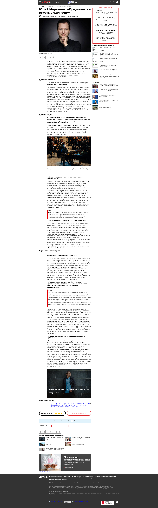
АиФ (51, 53)
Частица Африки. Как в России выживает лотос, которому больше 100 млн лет (109, 54)
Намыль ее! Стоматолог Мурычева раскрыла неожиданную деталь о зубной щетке (108, 65)
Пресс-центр (67, 476)
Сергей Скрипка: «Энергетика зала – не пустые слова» (80, 443)
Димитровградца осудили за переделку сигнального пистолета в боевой (106, 25)
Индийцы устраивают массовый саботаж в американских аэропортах (108, 85)
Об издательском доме (55, 476)
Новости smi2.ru (44, 471)
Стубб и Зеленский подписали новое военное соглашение (108, 101)
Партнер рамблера (95, 501)
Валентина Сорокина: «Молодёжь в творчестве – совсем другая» (55, 449)
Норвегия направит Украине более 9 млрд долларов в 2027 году (108, 90)
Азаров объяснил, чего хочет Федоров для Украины (106, 106)
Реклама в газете (76, 476)
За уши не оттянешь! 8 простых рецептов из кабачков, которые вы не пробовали (109, 76)
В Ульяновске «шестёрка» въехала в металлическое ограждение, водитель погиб (106, 32)
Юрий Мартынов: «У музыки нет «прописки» (69, 389)
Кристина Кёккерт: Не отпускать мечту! (64, 407)
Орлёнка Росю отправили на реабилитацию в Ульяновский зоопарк (105, 19)
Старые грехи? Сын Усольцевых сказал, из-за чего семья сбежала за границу (109, 49)
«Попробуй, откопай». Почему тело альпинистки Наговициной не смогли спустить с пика (109, 71)
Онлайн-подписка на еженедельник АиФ (105, 476)
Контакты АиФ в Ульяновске (56, 478)
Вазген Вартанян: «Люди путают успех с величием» (68, 405)
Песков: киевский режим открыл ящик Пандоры (107, 96)
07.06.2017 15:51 (42, 6)
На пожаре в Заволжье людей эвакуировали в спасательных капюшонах (105, 39)
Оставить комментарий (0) (79, 413)
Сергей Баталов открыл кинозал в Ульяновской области (81, 438)
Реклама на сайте (70, 478)
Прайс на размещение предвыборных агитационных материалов (94, 478)
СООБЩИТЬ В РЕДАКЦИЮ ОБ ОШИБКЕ (58, 479)
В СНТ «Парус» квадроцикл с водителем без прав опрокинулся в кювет (106, 12)
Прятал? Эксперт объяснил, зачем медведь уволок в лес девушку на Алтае (108, 60)
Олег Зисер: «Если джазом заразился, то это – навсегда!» (70, 403)
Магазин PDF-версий (88, 476)
